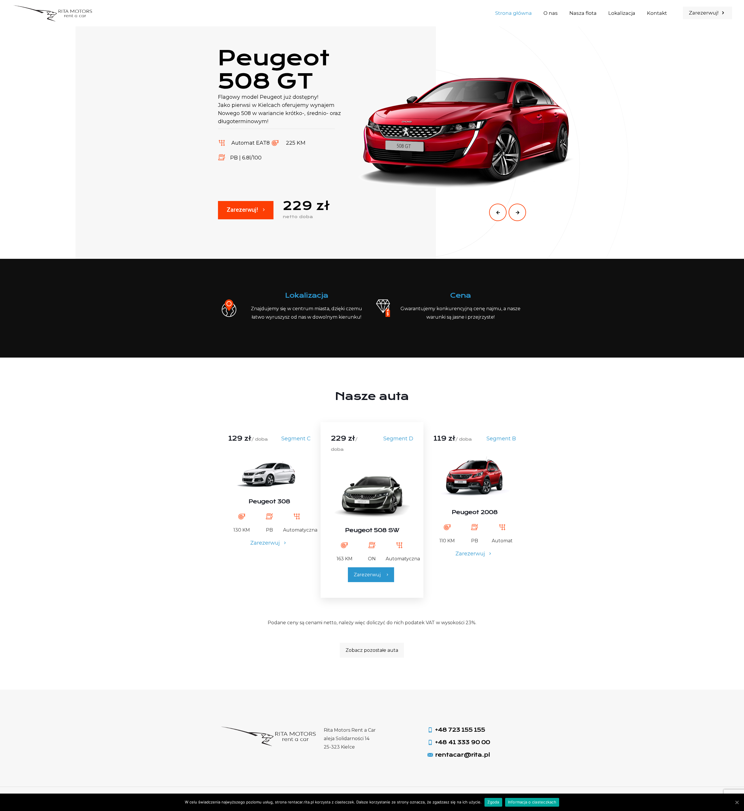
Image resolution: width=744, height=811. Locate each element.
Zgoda (493, 802)
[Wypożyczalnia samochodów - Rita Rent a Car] (53, 13)
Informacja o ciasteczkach (532, 802)
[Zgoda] (737, 802)
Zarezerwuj (265, 543)
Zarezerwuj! (704, 13)
